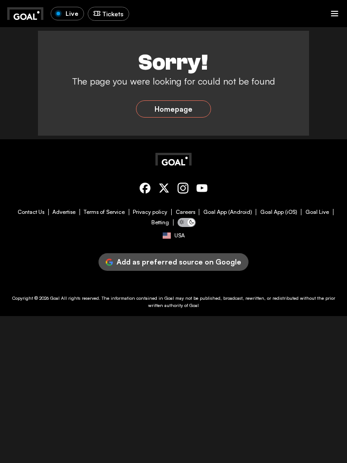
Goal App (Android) (227, 212)
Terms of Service (104, 212)
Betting (160, 222)
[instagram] (183, 189)
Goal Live (317, 212)
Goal (55, 298)
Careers (185, 212)
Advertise (63, 212)
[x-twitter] (164, 189)
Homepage (173, 108)
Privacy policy (150, 212)
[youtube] (202, 189)
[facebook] (145, 189)
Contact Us (31, 212)
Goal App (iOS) (278, 212)
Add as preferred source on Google (179, 261)
